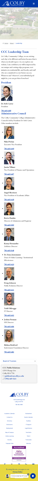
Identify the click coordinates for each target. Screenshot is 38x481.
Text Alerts (28, 432)
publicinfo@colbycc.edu (14, 376)
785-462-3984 (19, 404)
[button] (33, 476)
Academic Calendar (9, 413)
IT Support (28, 424)
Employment (9, 428)
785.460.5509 (9, 225)
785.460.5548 (9, 250)
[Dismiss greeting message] (28, 474)
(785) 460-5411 (10, 379)
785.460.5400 (6, 110)
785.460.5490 (9, 148)
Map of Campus (9, 432)
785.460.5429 (9, 264)
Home (6, 43)
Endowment (28, 413)
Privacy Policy (18, 472)
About (12, 43)
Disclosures (9, 424)
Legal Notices (28, 428)
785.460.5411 (9, 290)
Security (9, 440)
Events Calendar (28, 417)
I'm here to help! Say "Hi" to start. (19, 476)
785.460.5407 (9, 174)
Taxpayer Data (9, 443)
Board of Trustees (9, 361)
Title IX (28, 436)
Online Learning (9, 436)
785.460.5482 (9, 352)
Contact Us (9, 417)
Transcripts (28, 440)
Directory (9, 421)
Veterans (28, 443)
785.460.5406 (9, 326)
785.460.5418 (9, 199)
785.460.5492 (9, 315)
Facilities (28, 421)
